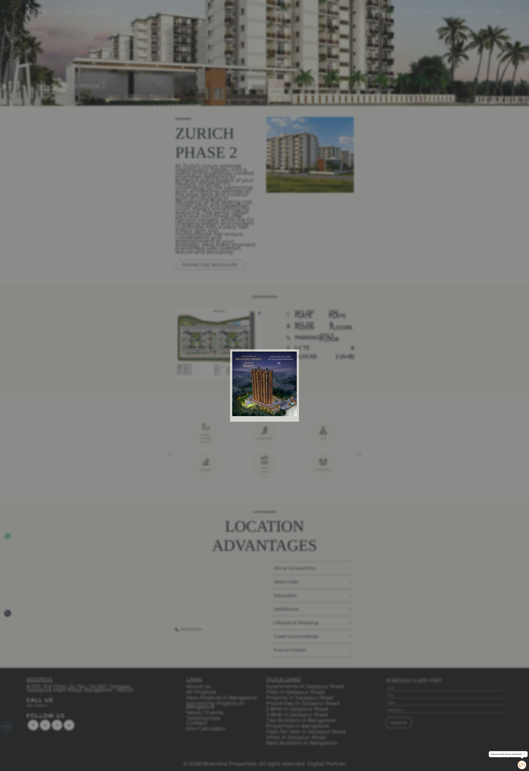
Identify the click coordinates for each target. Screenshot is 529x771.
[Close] (301, 347)
